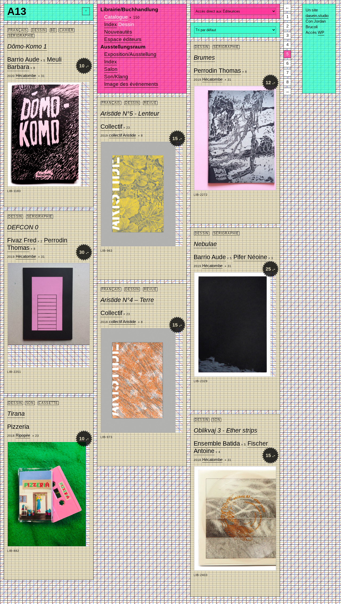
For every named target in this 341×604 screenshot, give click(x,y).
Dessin (39, 30)
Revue (150, 103)
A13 (16, 13)
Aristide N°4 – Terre (127, 299)
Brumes (204, 57)
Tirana (16, 413)
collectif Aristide (122, 135)
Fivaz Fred (21, 240)
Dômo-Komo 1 (27, 46)
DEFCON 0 (22, 227)
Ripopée (23, 435)
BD (53, 30)
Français (17, 30)
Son (30, 403)
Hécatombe (26, 75)
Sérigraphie (21, 36)
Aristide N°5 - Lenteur (129, 113)
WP (321, 32)
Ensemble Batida (217, 443)
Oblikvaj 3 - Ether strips (225, 430)
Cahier (66, 30)
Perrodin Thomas (217, 70)
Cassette (48, 403)
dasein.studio (317, 15)
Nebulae (205, 243)
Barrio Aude (23, 59)
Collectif (111, 126)
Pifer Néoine (250, 257)
